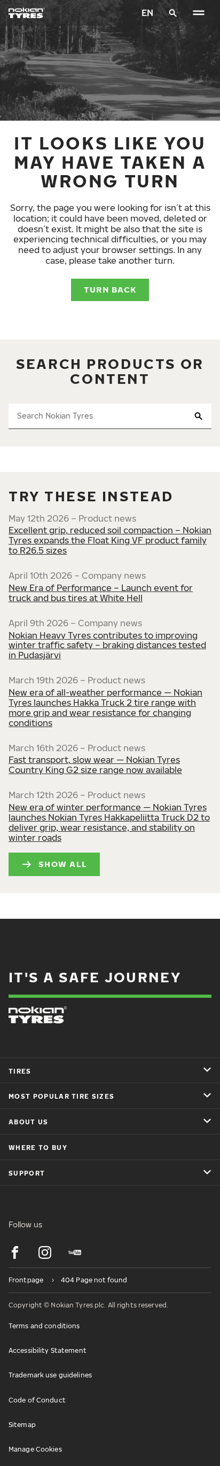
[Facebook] (15, 1252)
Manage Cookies (35, 1449)
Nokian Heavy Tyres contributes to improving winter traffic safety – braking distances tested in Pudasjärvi (107, 645)
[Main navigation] (198, 13)
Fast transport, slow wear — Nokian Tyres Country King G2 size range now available (95, 764)
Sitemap (22, 1425)
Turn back (110, 289)
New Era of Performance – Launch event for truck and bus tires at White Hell (101, 592)
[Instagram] (45, 1252)
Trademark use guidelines (50, 1375)
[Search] (173, 13)
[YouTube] (75, 1252)
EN (147, 12)
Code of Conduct (37, 1400)
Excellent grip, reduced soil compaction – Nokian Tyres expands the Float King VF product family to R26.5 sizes (110, 540)
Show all (62, 864)
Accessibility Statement (48, 1350)
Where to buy (38, 1148)
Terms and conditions (44, 1326)
